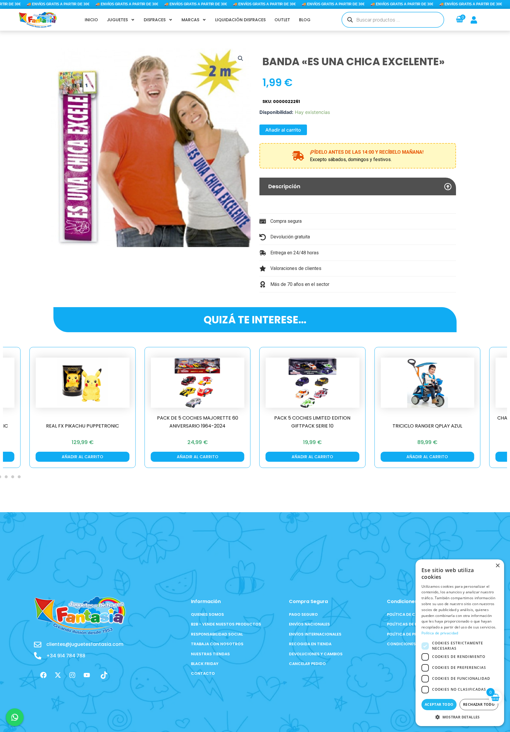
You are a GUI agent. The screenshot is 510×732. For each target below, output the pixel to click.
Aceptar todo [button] (439, 704)
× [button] (497, 566)
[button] (240, 58)
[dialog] (460, 642)
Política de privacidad (439, 633)
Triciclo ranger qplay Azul (328, 426)
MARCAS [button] (190, 20)
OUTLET (282, 20)
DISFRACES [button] (155, 20)
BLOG (304, 20)
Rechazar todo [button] (479, 704)
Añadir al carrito (283, 130)
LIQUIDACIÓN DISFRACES (240, 20)
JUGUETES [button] (117, 20)
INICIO (91, 20)
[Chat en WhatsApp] (15, 717)
